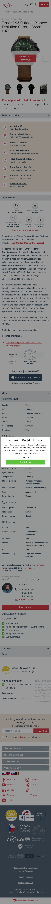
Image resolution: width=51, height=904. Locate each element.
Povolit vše (25, 462)
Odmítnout (25, 457)
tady (34, 453)
